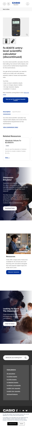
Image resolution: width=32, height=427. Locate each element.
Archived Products (12, 394)
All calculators (11, 374)
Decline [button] (21, 423)
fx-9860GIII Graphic (12, 382)
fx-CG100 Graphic (12, 376)
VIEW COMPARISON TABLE (10, 127)
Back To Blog (6, 9)
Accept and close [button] (12, 423)
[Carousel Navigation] (16, 27)
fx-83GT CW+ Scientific (13, 391)
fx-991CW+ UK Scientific (14, 385)
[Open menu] (4, 4)
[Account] (27, 3)
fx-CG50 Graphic (12, 379)
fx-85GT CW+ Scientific (13, 388)
